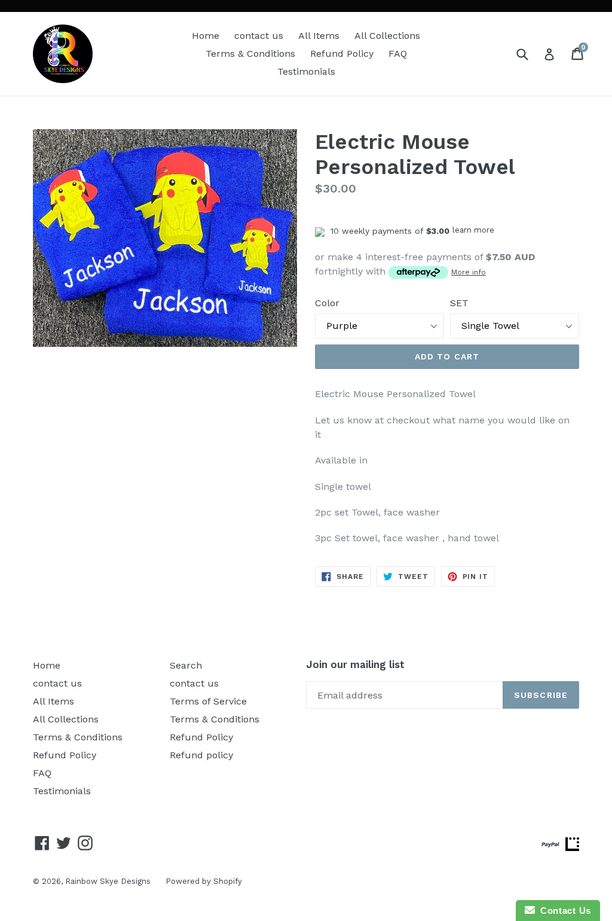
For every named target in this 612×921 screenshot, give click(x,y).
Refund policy (201, 755)
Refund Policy (342, 53)
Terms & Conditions (250, 53)
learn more (473, 229)
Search (186, 665)
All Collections (387, 35)
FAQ (397, 53)
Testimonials (306, 71)
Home (205, 35)
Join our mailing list (355, 664)
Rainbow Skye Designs (108, 881)
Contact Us (563, 910)
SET (459, 303)
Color (327, 303)
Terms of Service (208, 701)
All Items (318, 35)
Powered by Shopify (204, 881)
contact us (258, 35)
